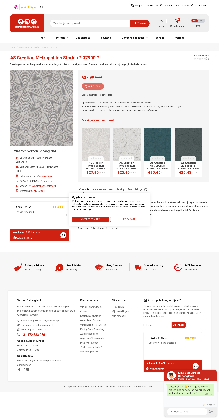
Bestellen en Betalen (90, 316)
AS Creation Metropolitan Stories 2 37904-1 (126, 165)
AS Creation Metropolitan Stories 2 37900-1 (96, 165)
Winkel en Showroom (91, 307)
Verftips (179, 37)
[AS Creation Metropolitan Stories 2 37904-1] (127, 144)
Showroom (200, 5)
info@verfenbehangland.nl (42, 186)
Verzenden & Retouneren (93, 325)
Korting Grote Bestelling (92, 329)
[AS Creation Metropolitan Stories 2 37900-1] (96, 144)
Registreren (118, 307)
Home (12, 47)
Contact (84, 311)
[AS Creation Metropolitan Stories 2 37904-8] (188, 144)
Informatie (83, 189)
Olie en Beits (83, 37)
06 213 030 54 (37, 191)
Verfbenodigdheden (133, 37)
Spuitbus (106, 37)
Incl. (194, 21)
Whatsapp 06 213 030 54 (176, 5)
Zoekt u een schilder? (91, 347)
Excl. (201, 21)
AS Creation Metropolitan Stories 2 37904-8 (188, 165)
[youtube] (28, 370)
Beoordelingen (201, 56)
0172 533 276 (151, 5)
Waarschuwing (117, 189)
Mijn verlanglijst (119, 316)
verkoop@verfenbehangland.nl (37, 325)
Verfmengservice (89, 351)
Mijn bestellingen (120, 311)
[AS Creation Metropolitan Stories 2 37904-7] (157, 144)
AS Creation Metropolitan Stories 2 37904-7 (157, 165)
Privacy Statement (89, 342)
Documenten (99, 189)
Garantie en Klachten (90, 320)
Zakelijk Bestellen (89, 334)
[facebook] (19, 370)
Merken (60, 37)
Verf (42, 37)
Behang (160, 37)
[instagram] (23, 370)
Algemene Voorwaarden (92, 338)
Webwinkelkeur (44, 176)
